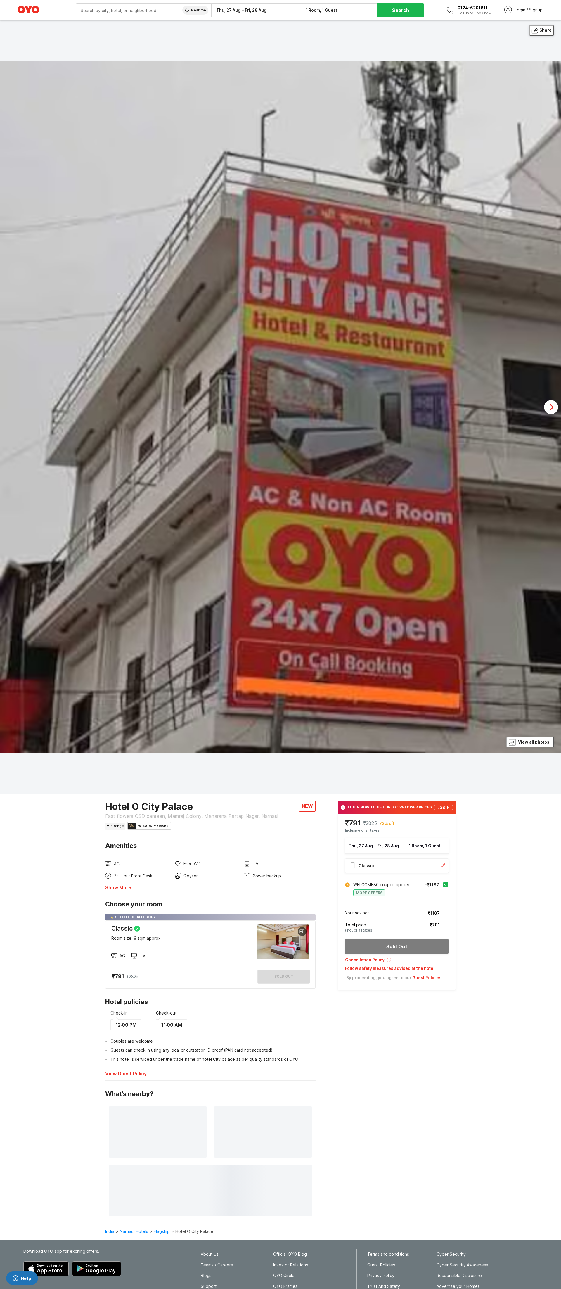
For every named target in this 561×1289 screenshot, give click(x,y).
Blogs (206, 1275)
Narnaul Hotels (134, 1231)
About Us (210, 1254)
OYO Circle (284, 1275)
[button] (397, 962)
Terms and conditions (388, 1254)
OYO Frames (285, 1286)
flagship (162, 1231)
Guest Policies (381, 1265)
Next (551, 407)
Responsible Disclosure (459, 1275)
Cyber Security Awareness (462, 1265)
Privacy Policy (380, 1275)
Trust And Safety (383, 1286)
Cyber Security (451, 1254)
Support (209, 1286)
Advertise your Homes (458, 1286)
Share (545, 29)
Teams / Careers (217, 1265)
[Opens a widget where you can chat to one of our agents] (22, 1278)
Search (400, 10)
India (109, 1231)
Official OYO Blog (290, 1254)
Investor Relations (290, 1265)
